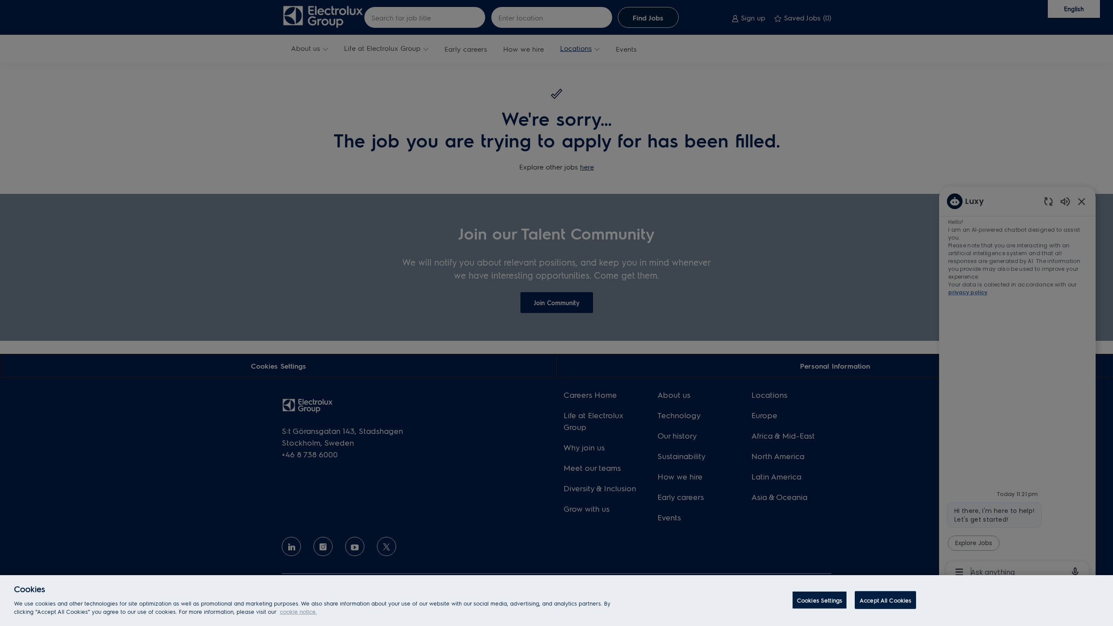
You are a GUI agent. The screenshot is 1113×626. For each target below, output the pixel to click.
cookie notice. (298, 611)
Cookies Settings (819, 599)
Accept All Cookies (885, 599)
